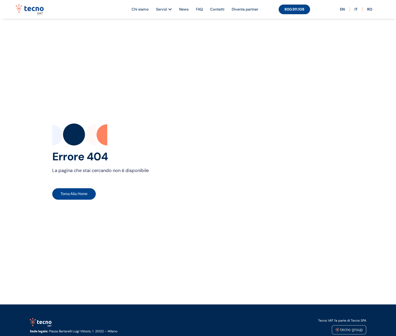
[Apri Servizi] (170, 9)
